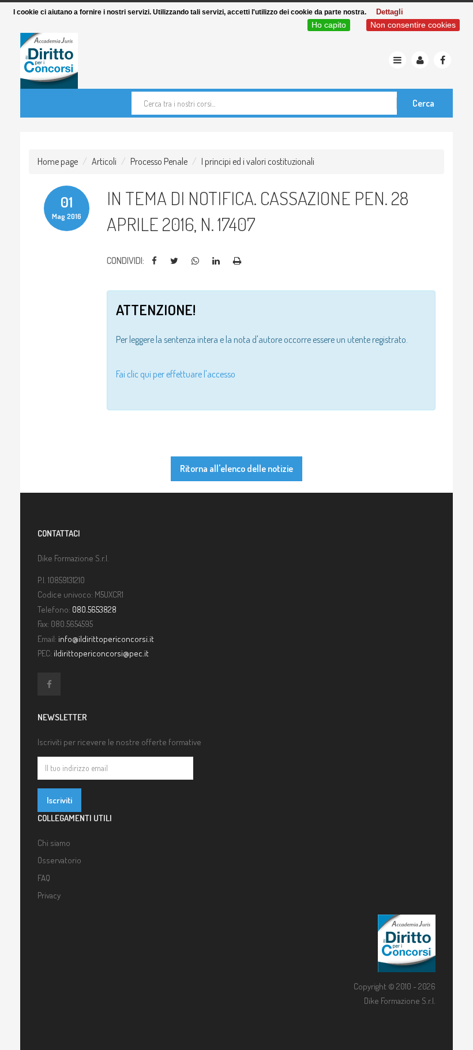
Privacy (49, 895)
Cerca (423, 103)
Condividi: (125, 260)
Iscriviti (59, 800)
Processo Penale (158, 161)
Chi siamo (53, 842)
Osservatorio (59, 860)
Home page (57, 161)
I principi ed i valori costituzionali (257, 161)
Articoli (104, 161)
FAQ (43, 878)
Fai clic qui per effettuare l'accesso (175, 374)
